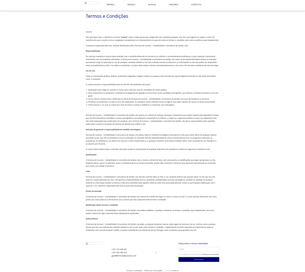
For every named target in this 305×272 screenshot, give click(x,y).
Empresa (110, 4)
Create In (175, 270)
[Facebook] (208, 5)
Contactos (196, 4)
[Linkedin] (218, 5)
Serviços (131, 4)
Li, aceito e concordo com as (200, 254)
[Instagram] (213, 5)
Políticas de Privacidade (210, 254)
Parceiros (173, 4)
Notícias (152, 4)
